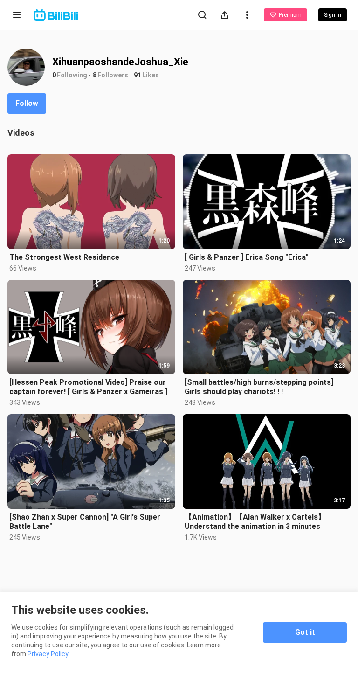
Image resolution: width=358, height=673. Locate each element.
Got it (305, 632)
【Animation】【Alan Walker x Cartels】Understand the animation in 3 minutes (255, 522)
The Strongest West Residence (64, 257)
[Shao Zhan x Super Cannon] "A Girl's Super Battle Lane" (84, 522)
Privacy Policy (48, 654)
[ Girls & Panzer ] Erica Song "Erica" (247, 257)
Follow (26, 103)
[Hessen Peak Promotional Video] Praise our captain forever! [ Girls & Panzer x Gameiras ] (88, 387)
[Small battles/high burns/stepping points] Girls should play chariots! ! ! (259, 387)
